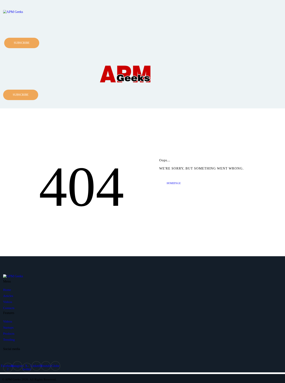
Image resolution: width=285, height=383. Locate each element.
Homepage (174, 183)
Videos (7, 302)
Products (8, 333)
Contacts (8, 308)
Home (7, 289)
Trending (9, 339)
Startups (8, 327)
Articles (8, 296)
